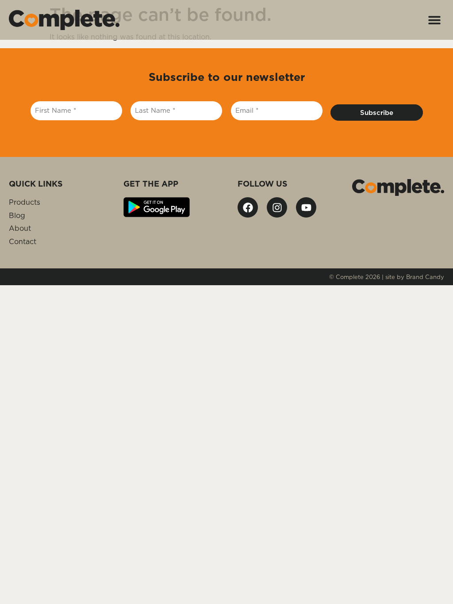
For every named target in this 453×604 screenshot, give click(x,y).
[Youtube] (306, 207)
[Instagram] (277, 207)
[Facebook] (248, 207)
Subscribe (376, 112)
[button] (434, 20)
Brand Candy (425, 277)
